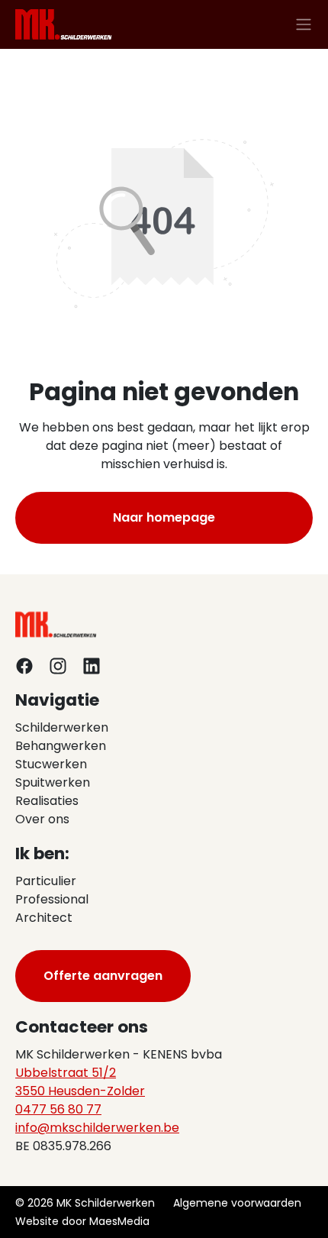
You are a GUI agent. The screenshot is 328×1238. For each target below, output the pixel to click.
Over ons (42, 819)
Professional (51, 899)
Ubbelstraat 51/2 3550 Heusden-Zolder (80, 1082)
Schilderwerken (61, 727)
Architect (43, 917)
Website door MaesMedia (82, 1221)
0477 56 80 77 (58, 1109)
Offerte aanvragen (102, 975)
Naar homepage (164, 517)
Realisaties (47, 801)
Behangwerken (60, 746)
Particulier (45, 881)
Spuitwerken (52, 782)
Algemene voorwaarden (237, 1203)
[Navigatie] (303, 24)
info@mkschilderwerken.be (97, 1127)
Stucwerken (51, 764)
